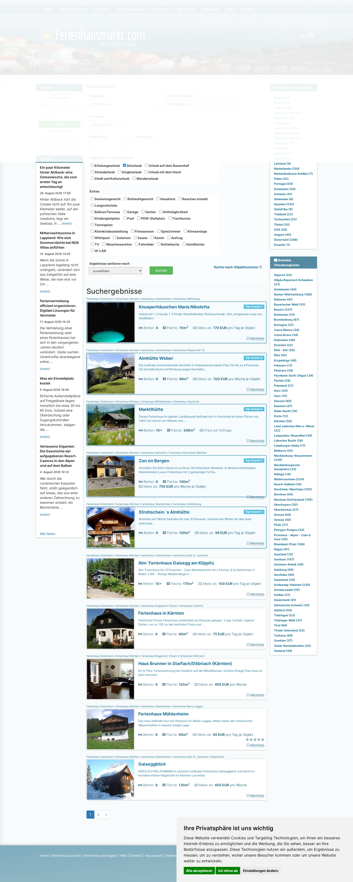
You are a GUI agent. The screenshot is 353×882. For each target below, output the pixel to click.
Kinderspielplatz (107, 218)
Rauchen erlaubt (195, 199)
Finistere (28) (283, 370)
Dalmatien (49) (284, 340)
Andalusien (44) (285, 289)
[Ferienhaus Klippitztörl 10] (111, 374)
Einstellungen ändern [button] (260, 871)
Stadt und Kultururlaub (111, 178)
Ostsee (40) (282, 520)
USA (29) (280, 229)
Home (44, 855)
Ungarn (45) (282, 234)
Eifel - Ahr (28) (284, 350)
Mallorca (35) (283, 450)
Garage (132, 212)
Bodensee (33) (284, 314)
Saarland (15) (283, 554)
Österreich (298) (286, 239)
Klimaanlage (197, 231)
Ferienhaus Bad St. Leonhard (190, 555)
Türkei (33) (282, 224)
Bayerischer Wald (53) (289, 304)
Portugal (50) (283, 184)
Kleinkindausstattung (111, 231)
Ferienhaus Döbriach (191, 656)
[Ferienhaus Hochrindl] (111, 425)
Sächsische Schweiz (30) (292, 605)
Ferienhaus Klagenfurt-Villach (159, 605)
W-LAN (100, 251)
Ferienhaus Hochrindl (186, 401)
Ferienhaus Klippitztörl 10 (189, 350)
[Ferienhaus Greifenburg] (111, 527)
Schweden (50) (285, 189)
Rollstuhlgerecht (140, 199)
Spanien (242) (284, 204)
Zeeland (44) (283, 651)
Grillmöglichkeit (175, 212)
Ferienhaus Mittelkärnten (156, 401)
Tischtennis (180, 218)
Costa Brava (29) (286, 335)
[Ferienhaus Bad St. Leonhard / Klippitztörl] (110, 779)
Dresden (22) (283, 345)
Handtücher (195, 244)
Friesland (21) (283, 385)
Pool (130, 218)
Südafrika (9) (283, 209)
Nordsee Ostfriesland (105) (293, 499)
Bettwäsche (169, 244)
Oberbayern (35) (286, 504)
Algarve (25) (283, 275)
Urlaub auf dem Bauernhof (168, 166)
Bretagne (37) (284, 325)
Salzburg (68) (284, 569)
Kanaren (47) (283, 406)
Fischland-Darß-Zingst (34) (293, 375)
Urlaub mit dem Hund (164, 172)
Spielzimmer (170, 231)
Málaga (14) (282, 474)
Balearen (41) (283, 299)
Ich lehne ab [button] (228, 871)
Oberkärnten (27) (286, 509)
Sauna (142, 238)
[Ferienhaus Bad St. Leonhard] (110, 578)
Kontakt (136, 855)
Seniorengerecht (107, 199)
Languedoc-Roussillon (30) (293, 435)
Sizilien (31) (282, 595)
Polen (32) (281, 178)
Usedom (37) (283, 640)
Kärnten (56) (283, 421)
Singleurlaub (131, 172)
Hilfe (123, 855)
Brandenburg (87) (286, 319)
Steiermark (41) (285, 600)
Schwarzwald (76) (287, 590)
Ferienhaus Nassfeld (153, 452)
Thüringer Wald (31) (288, 620)
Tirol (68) (280, 625)
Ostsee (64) (282, 514)
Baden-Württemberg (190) (293, 294)
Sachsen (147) (284, 559)
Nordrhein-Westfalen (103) (293, 489)
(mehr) (66, 223)
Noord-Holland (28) (288, 484)
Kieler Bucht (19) (285, 411)
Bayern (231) (283, 309)
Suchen (161, 270)
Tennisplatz (103, 225)
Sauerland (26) (284, 580)
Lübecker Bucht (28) (288, 440)
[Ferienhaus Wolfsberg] (111, 322)
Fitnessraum (144, 231)
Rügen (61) (281, 549)
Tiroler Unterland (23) (289, 630)
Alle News (47, 534)
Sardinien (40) (284, 574)
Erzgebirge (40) (285, 360)
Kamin (159, 238)
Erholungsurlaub (107, 166)
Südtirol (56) (283, 610)
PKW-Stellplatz (152, 218)
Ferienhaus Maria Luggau (187, 706)
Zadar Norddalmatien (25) (292, 646)
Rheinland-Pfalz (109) (289, 544)
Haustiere (167, 199)
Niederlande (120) (286, 168)
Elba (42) (280, 355)
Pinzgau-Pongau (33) (289, 530)
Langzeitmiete (105, 205)
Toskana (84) (283, 635)
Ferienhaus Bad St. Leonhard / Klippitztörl (198, 756)
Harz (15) (280, 396)
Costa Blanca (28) (286, 330)
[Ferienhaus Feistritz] (110, 628)
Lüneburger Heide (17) (289, 445)
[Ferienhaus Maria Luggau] (110, 729)
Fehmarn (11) (283, 365)
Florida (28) (282, 380)
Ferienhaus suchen (66, 855)
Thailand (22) (283, 214)
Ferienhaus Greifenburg (186, 504)
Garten (150, 212)
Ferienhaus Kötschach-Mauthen (187, 452)
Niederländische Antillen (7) (293, 173)
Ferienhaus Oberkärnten (155, 504)
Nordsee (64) (283, 494)
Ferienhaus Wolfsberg (186, 298)
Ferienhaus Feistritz (191, 605)
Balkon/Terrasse (107, 212)
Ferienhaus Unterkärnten (156, 298)
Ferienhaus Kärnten (127, 298)
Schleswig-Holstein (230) (292, 585)
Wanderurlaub (147, 178)
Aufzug (176, 238)
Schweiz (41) (283, 194)
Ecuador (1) (282, 244)
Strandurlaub (104, 172)
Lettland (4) (282, 163)
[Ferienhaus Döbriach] (110, 679)
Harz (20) (281, 390)
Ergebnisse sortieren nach (110, 263)
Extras (94, 191)
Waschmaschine (118, 244)
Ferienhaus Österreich (100, 298)
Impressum (153, 855)
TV (96, 244)
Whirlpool (102, 238)
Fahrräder (146, 244)
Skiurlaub (134, 166)
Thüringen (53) (284, 615)
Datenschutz (175, 855)
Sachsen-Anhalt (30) (289, 564)
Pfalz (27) (281, 525)
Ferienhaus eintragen (100, 855)
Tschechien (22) (285, 219)
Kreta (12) (281, 416)
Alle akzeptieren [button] (199, 871)
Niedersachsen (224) (289, 479)
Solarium (123, 238)
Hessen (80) (283, 401)
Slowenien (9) (283, 199)
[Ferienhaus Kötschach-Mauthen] (111, 476)
